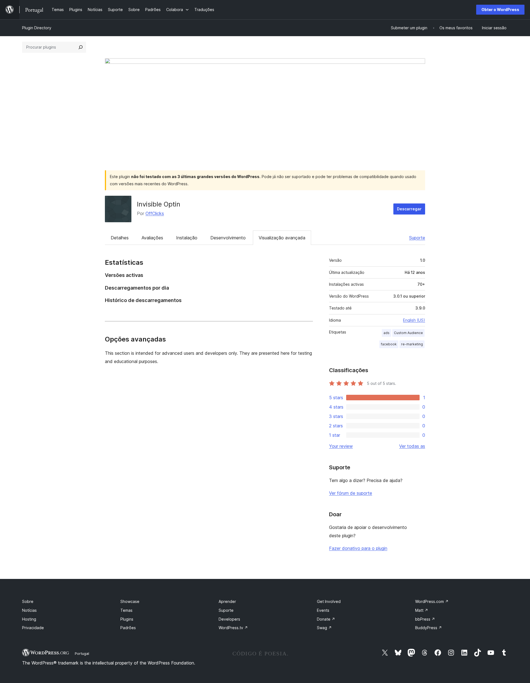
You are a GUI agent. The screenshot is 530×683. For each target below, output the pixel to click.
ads (386, 333)
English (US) (414, 320)
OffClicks (154, 213)
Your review (341, 446)
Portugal (82, 653)
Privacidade (33, 627)
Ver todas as (412, 446)
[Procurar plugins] (80, 47)
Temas (126, 610)
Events (323, 610)
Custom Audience (408, 333)
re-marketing (412, 344)
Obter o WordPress (500, 9)
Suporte (417, 237)
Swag (324, 627)
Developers (229, 619)
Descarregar (409, 209)
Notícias (29, 610)
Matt (421, 610)
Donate (326, 619)
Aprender (227, 601)
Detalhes (120, 237)
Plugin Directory (36, 27)
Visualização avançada (282, 237)
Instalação (186, 237)
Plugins (126, 619)
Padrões (128, 627)
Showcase (129, 601)
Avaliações (152, 237)
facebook (389, 344)
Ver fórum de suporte (350, 493)
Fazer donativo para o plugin (358, 548)
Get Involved (329, 601)
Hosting (29, 619)
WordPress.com (432, 601)
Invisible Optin (158, 204)
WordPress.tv (233, 627)
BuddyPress (428, 627)
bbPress (425, 619)
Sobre (27, 601)
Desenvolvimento (228, 237)
